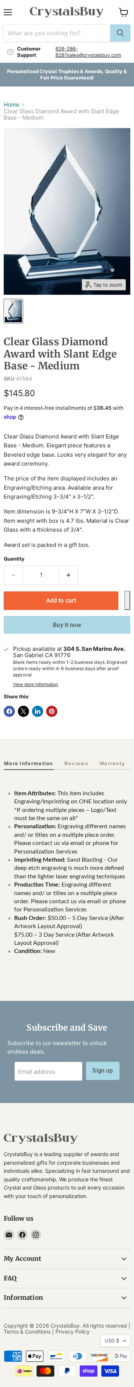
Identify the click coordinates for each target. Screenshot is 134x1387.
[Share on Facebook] (9, 711)
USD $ (112, 1341)
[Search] (120, 33)
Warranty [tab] (112, 763)
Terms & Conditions (27, 1331)
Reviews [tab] (76, 763)
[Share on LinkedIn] (37, 711)
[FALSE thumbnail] (13, 311)
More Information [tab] (28, 763)
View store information (35, 684)
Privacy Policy (72, 1331)
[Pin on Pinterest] (51, 711)
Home (11, 104)
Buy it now (67, 625)
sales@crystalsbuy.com (94, 55)
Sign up (102, 1070)
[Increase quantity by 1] (68, 575)
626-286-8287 (66, 52)
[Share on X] (23, 711)
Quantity (14, 559)
